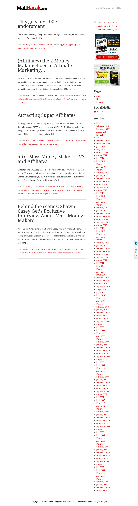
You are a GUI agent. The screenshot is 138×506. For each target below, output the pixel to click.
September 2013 (103, 187)
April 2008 (100, 371)
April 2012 (100, 237)
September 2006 (103, 426)
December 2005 (103, 452)
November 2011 (103, 251)
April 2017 (100, 138)
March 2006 (101, 444)
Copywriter (63, 45)
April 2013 (100, 202)
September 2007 (103, 391)
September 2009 (103, 321)
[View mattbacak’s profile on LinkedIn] (100, 112)
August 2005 (101, 464)
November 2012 (103, 216)
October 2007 (102, 388)
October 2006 (102, 423)
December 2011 (103, 248)
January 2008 (101, 380)
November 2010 (103, 280)
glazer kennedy (58, 99)
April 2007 (100, 406)
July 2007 (100, 397)
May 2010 (100, 298)
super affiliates (40, 144)
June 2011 (100, 266)
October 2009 (102, 318)
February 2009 (102, 342)
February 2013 (102, 208)
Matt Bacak (42, 45)
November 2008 (103, 350)
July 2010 (100, 292)
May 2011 (100, 269)
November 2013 (103, 181)
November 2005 (103, 455)
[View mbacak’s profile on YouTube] (102, 112)
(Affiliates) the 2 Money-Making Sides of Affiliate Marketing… (45, 65)
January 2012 (101, 245)
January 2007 (101, 415)
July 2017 (100, 135)
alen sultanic (66, 249)
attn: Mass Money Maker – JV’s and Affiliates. (51, 159)
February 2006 (102, 447)
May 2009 (100, 333)
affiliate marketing (66, 140)
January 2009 (101, 345)
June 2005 (100, 470)
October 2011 (102, 254)
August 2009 (101, 324)
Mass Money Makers (65, 190)
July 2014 (100, 158)
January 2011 (101, 275)
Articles (50, 95)
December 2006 (103, 418)
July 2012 (100, 228)
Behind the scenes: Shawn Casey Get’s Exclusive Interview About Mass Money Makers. (50, 213)
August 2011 (101, 260)
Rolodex (99, 102)
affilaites (79, 187)
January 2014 (101, 176)
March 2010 (101, 304)
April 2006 (100, 441)
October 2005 (102, 458)
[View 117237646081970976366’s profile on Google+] (105, 112)
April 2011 (100, 272)
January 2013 (101, 210)
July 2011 (100, 263)
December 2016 (103, 141)
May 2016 (100, 149)
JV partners (27, 190)
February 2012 (102, 243)
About (99, 96)
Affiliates (41, 99)
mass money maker (50, 190)
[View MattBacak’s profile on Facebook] (95, 112)
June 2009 (100, 330)
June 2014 (100, 161)
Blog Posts (57, 187)
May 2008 (100, 368)
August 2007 (101, 394)
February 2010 (102, 307)
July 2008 (100, 362)
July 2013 (100, 193)
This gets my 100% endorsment (38, 24)
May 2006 (100, 438)
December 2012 (103, 213)
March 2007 (101, 409)
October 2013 (102, 184)
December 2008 (103, 348)
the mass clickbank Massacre (35, 194)
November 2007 (103, 385)
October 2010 (102, 283)
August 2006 (101, 429)
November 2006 (103, 420)
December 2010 (103, 278)
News (98, 99)
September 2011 (103, 257)
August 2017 (101, 132)
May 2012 (100, 234)
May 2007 (100, 403)
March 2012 (101, 240)
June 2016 (100, 146)
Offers (50, 45)
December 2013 (103, 178)
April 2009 (100, 336)
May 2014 (100, 164)
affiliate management (72, 95)
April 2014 (100, 167)
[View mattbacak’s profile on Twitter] (97, 112)
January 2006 (101, 450)
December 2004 (103, 487)
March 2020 (101, 123)
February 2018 (102, 126)
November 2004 (103, 490)
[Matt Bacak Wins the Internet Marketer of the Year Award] (107, 29)
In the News (65, 187)
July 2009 (100, 327)
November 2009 (103, 315)
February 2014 (102, 173)
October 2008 (102, 353)
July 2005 (100, 467)
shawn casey (52, 253)
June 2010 (100, 295)
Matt (32, 8)
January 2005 (101, 485)
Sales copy (29, 48)
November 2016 (103, 143)
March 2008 (101, 374)
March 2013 (101, 205)
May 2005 (100, 473)
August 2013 (101, 190)
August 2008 (101, 359)
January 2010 (101, 310)
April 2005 (100, 476)
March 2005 (101, 479)
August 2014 (101, 155)
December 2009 (103, 313)
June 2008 (100, 365)
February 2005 (102, 482)
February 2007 (102, 412)
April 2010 (100, 301)
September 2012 (103, 222)
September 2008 (103, 356)
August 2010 (101, 289)
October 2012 (102, 219)
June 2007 (100, 400)
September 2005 (103, 461)
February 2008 (102, 377)
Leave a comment (40, 48)
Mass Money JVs (37, 190)
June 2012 (100, 231)
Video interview (62, 253)
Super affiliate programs (72, 99)
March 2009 (101, 339)
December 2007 (103, 382)
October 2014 (102, 152)
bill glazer (48, 99)
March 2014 (101, 170)
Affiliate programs (31, 99)
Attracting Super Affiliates (46, 115)
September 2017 (103, 129)
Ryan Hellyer (101, 502)
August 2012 (101, 225)
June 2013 (100, 196)
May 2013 (100, 199)
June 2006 (100, 435)
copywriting (72, 45)
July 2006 (100, 432)
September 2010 (103, 286)
